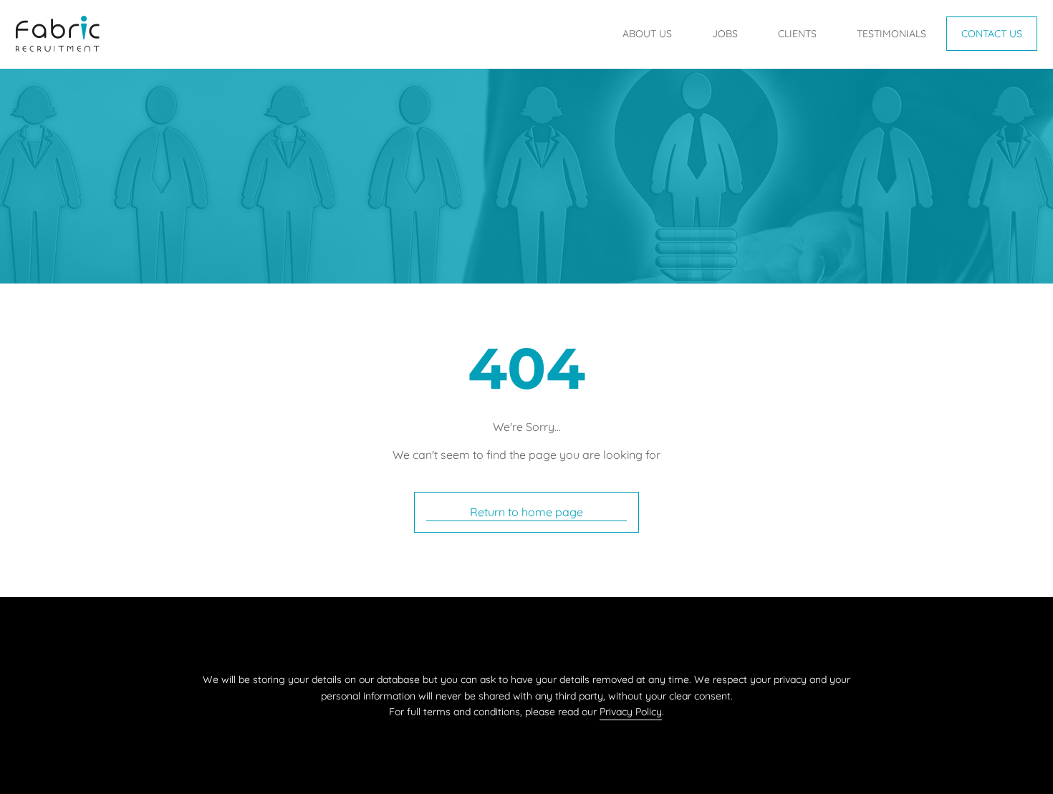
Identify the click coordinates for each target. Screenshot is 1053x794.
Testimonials (891, 33)
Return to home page (526, 512)
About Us (647, 33)
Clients (797, 33)
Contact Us (991, 33)
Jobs (725, 33)
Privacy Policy (631, 711)
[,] (58, 43)
